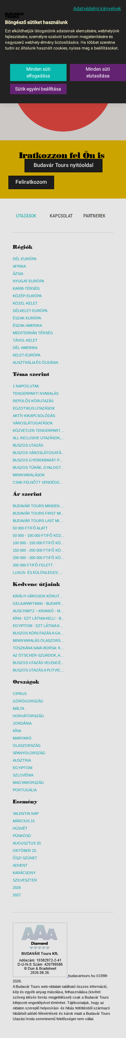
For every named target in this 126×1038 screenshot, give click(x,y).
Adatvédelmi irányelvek (97, 8)
